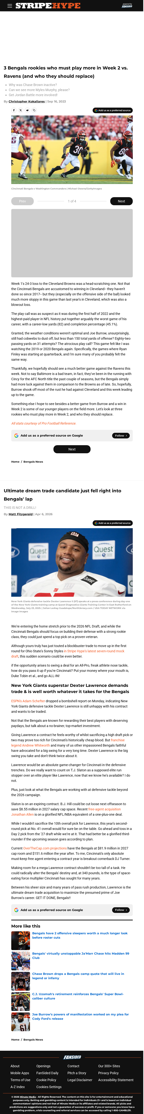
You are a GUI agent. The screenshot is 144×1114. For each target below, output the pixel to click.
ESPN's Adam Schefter (28, 701)
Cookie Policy (46, 1080)
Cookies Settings (49, 1087)
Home (15, 461)
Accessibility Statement (116, 1080)
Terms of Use (20, 1080)
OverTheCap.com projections (45, 848)
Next (121, 201)
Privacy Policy (108, 1073)
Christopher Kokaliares (27, 101)
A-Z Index (17, 1087)
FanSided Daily (47, 1073)
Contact (73, 1066)
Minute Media (28, 1096)
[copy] (34, 110)
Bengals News (33, 461)
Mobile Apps (19, 1073)
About (15, 1066)
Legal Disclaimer (80, 1080)
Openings (43, 1066)
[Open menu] (10, 5)
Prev (22, 201)
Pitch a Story (77, 1073)
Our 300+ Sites (109, 1066)
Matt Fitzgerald (21, 514)
